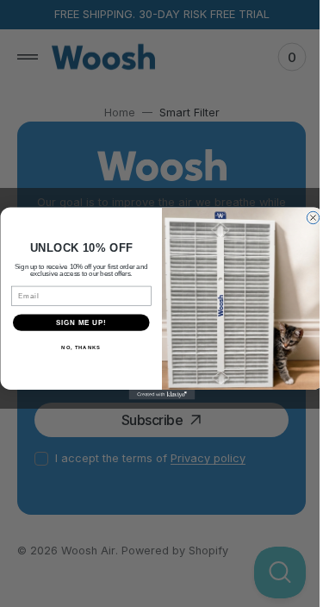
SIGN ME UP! (74, 322)
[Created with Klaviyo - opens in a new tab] (155, 395)
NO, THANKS (74, 348)
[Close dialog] (306, 217)
